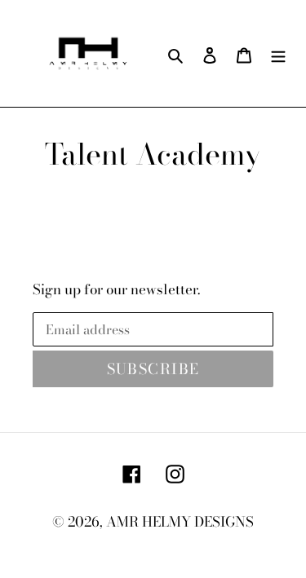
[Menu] (278, 53)
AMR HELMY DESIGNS (180, 521)
